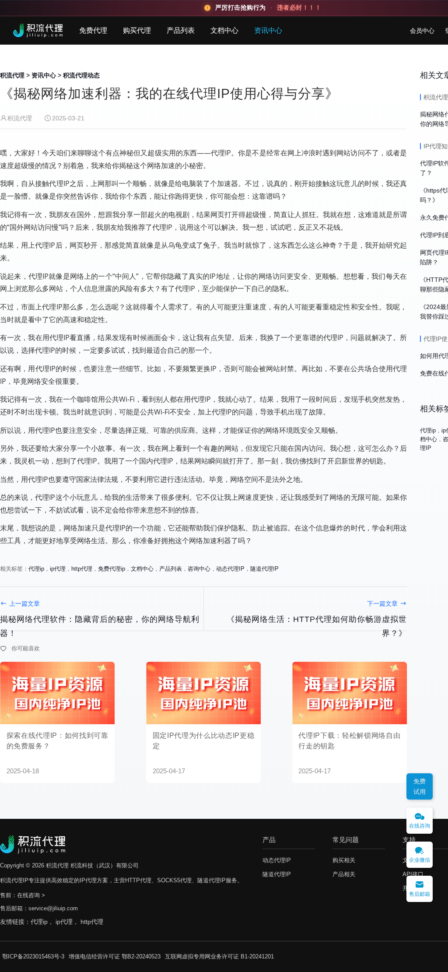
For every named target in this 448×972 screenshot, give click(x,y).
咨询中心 (199, 568)
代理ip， (43, 921)
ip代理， (68, 921)
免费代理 (93, 30)
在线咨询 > (31, 895)
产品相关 (343, 874)
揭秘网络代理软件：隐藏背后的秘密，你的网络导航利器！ (100, 626)
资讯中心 (268, 30)
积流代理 (12, 75)
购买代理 (137, 30)
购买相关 (343, 860)
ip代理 (58, 568)
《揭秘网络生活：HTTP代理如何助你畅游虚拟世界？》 (317, 626)
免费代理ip (111, 568)
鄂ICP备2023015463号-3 (33, 956)
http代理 (81, 568)
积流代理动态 (81, 75)
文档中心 (224, 30)
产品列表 (181, 30)
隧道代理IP (264, 568)
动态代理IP (230, 568)
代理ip (36, 568)
